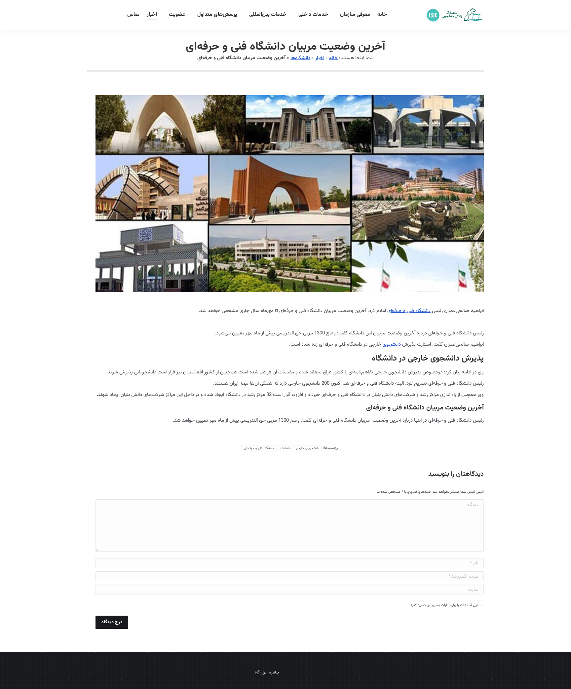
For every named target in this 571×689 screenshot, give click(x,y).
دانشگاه (285, 448)
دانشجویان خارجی (307, 448)
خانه (333, 58)
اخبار (319, 58)
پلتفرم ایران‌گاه (267, 672)
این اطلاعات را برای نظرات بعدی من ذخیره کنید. (443, 605)
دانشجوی (391, 344)
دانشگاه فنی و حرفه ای (259, 448)
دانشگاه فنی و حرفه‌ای (409, 311)
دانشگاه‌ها (300, 58)
